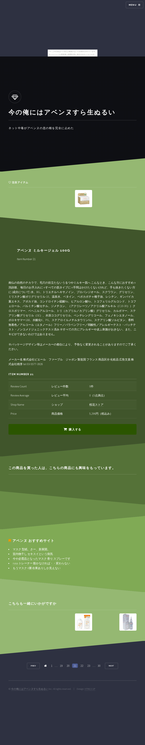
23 (88, 665)
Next (111, 666)
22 (81, 665)
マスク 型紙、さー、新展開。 (31, 549)
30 (99, 665)
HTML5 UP (90, 688)
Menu (133, 5)
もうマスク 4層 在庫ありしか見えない (36, 568)
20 (68, 665)
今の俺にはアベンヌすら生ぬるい (29, 688)
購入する (75, 429)
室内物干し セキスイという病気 (33, 554)
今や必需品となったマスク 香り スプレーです (41, 558)
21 (75, 665)
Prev (33, 666)
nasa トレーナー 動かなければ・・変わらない (41, 563)
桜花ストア (96, 404)
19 (61, 665)
